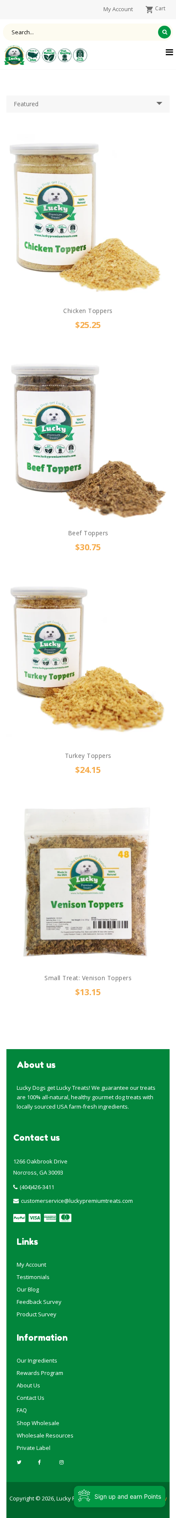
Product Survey (36, 1314)
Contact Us (30, 1398)
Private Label (33, 1448)
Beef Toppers (88, 533)
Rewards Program (40, 1373)
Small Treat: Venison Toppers (88, 978)
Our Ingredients (37, 1360)
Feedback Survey (39, 1302)
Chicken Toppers (88, 311)
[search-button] (164, 32)
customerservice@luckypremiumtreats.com (77, 1201)
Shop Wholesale (38, 1423)
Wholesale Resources (45, 1435)
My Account (31, 1264)
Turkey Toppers (88, 756)
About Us (28, 1385)
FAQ (22, 1410)
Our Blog (28, 1289)
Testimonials (33, 1277)
